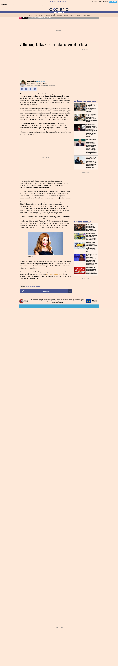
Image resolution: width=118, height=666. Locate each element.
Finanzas (47, 15)
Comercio (32, 286)
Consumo (77, 15)
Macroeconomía (85, 15)
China (27, 286)
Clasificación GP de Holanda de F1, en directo (40, 17)
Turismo (66, 15)
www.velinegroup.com (54, 274)
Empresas (41, 15)
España (38, 286)
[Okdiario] (59, 9)
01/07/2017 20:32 (32, 85)
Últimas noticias (32, 15)
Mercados (59, 15)
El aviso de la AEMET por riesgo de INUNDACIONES (41, 5)
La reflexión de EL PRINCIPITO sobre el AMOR (19, 5)
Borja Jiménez (31, 81)
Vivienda (71, 15)
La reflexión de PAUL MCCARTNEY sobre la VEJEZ (62, 5)
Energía (53, 15)
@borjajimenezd (40, 81)
